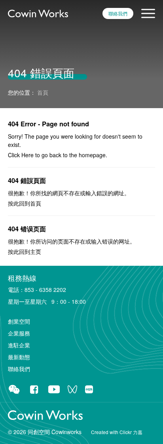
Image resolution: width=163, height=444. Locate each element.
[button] (148, 13)
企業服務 (19, 333)
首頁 (35, 203)
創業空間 (19, 321)
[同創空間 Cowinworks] (38, 13)
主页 (35, 251)
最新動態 (19, 357)
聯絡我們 (117, 13)
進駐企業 (19, 345)
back (55, 155)
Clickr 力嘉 (130, 432)
